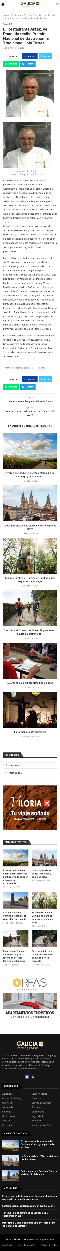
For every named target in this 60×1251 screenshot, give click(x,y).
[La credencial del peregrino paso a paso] (30, 661)
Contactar (36, 1098)
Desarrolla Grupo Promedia (41, 1239)
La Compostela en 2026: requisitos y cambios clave (42, 873)
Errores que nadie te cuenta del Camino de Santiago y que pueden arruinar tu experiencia (15, 877)
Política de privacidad (26, 1245)
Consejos (7, 1125)
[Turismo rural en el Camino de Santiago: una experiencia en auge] (30, 556)
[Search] (56, 4)
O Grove (42, 368)
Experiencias (38, 1112)
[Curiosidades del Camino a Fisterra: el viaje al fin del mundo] (15, 900)
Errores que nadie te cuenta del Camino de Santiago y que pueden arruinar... (38, 1144)
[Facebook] (27, 1077)
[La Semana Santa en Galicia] (30, 710)
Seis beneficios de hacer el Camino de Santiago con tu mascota (42, 956)
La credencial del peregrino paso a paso (30, 682)
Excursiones (37, 1107)
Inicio (5, 15)
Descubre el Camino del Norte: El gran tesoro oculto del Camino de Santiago (14, 956)
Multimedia (7, 1107)
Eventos (6, 1121)
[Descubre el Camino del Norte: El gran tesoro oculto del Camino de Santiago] (30, 608)
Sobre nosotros (39, 1094)
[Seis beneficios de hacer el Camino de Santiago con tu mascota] (44, 938)
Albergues (36, 1121)
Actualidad (7, 1094)
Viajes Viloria (38, 1116)
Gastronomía (8, 1116)
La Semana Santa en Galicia (30, 732)
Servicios (6, 1112)
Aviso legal (7, 1245)
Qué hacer (7, 1103)
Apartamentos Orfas (42, 1125)
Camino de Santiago (12, 1098)
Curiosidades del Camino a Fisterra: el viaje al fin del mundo (14, 915)
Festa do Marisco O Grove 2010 (19, 368)
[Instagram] (33, 1077)
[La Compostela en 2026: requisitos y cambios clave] (30, 503)
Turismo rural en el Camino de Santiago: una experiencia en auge (43, 917)
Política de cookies (49, 1245)
